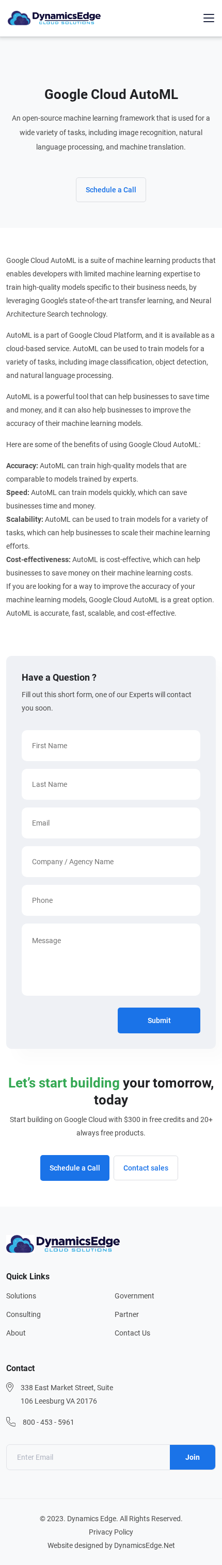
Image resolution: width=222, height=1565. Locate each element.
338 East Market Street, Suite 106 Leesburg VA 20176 (67, 1394)
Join (192, 1457)
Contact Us (132, 1333)
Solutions (21, 1296)
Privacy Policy (111, 1532)
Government (134, 1296)
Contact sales (145, 1168)
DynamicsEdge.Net (144, 1545)
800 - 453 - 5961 (48, 1422)
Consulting (23, 1314)
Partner (127, 1314)
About (16, 1333)
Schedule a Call (111, 190)
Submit (159, 1020)
